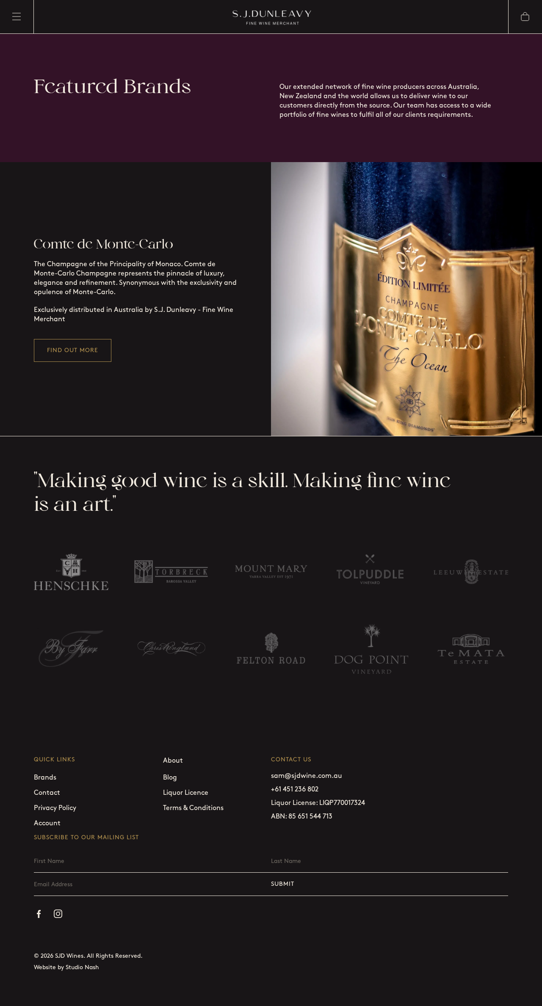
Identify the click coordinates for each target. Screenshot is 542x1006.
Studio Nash (82, 967)
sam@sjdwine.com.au (306, 776)
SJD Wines (69, 956)
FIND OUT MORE (72, 350)
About (173, 761)
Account (47, 823)
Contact (47, 793)
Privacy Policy (55, 808)
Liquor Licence (185, 793)
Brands (45, 777)
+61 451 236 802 (294, 789)
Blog (170, 777)
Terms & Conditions (193, 808)
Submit (282, 884)
